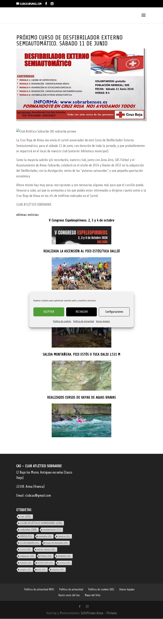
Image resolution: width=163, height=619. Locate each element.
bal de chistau (46, 549)
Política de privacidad (83, 321)
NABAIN (64, 556)
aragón (25, 569)
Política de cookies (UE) (101, 589)
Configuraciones (114, 311)
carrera (64, 563)
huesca (64, 536)
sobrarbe (28, 529)
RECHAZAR (82, 311)
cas (25, 516)
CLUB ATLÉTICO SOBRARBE (41, 523)
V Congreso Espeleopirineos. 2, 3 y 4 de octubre (81, 220)
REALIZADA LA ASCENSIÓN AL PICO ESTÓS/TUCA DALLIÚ (81, 251)
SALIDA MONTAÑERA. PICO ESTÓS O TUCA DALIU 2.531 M (81, 354)
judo (41, 569)
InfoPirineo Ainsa (92, 613)
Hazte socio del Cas (69, 595)
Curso (25, 549)
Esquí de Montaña (57, 543)
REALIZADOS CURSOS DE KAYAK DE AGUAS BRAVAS (81, 397)
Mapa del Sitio (92, 595)
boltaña (25, 563)
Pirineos (112, 613)
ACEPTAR (49, 311)
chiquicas (27, 556)
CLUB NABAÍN (29, 543)
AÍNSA (26, 536)
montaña (45, 536)
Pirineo (45, 556)
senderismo (52, 529)
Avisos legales (103, 321)
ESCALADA (45, 563)
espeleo (58, 569)
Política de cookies (62, 321)
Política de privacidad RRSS (39, 589)
